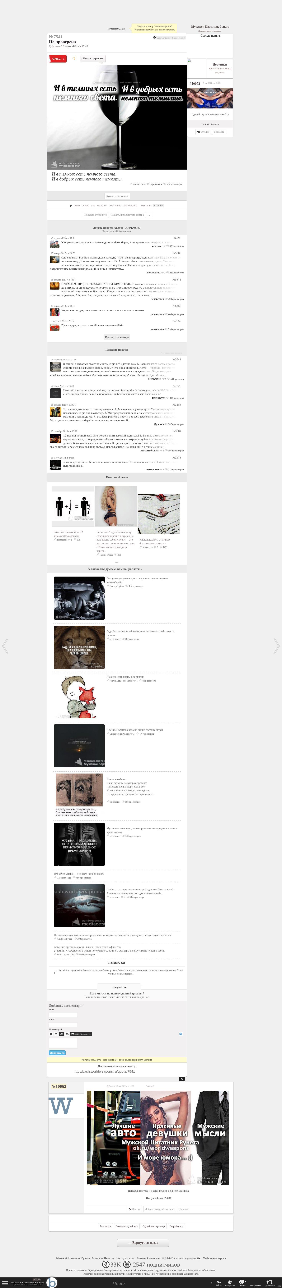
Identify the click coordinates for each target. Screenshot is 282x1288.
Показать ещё (116, 962)
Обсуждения (255, 1285)
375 (78, 539)
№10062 (58, 1086)
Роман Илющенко (65, 954)
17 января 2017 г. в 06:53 (63, 253)
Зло (93, 205)
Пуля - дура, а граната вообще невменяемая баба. (92, 325)
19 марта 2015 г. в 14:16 (62, 457)
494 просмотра (176, 398)
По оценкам (229, 1285)
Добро (77, 205)
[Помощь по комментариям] (181, 1034)
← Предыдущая (5, 646)
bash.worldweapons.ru (189, 1270)
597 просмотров (176, 450)
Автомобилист (150, 450)
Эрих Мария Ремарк (119, 734)
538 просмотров (133, 836)
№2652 (176, 320)
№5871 (176, 279)
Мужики (159, 424)
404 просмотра (136, 897)
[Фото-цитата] (117, 170)
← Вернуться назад (143, 1243)
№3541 (176, 359)
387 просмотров (176, 424)
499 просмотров (87, 954)
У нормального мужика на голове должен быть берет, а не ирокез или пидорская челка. (116, 242)
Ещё (279, 1286)
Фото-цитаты (115, 205)
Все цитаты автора (117, 337)
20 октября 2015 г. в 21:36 (63, 359)
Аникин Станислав (148, 1258)
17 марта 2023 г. (70, 46)
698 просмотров (133, 802)
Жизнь (85, 205)
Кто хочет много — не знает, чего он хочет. (79, 873)
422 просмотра (176, 272)
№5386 (176, 253)
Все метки (158, 205)
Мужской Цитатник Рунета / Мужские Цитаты (85, 1258)
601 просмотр (149, 680)
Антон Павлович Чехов (121, 680)
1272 (164, 547)
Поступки (101, 205)
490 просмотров (176, 299)
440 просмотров (176, 314)
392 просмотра (84, 939)
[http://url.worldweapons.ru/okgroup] (159, 1138)
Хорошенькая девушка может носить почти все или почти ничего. (103, 310)
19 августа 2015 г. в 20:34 (63, 405)
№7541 (36, 1279)
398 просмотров (176, 329)
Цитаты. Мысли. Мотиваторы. (27, 1283)
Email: (52, 1019)
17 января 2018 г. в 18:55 (63, 306)
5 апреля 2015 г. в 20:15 (62, 321)
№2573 (176, 457)
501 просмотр (177, 379)
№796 (177, 238)
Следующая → (277, 646)
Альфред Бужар (64, 939)
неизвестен (116, 28)
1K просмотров (146, 734)
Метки (243, 1285)
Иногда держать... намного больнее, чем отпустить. (155, 541)
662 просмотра (132, 639)
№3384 (176, 431)
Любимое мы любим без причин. (126, 676)
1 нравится (155, 184)
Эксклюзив (146, 205)
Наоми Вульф (106, 555)
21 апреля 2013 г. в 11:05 (63, 238)
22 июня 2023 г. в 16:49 (62, 386)
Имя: (51, 1009)
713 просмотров (176, 469)
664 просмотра (174, 184)
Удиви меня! (269, 1285)
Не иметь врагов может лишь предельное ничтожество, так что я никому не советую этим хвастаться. (113, 935)
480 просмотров (83, 877)
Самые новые (210, 35)
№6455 (176, 305)
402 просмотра (135, 586)
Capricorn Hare (64, 877)
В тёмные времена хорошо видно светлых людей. (135, 729)
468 (119, 555)
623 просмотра (176, 246)
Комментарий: (55, 1029)
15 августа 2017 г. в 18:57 (63, 279)
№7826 (176, 385)
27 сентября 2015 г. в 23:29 (64, 431)
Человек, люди (131, 205)
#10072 (195, 83)
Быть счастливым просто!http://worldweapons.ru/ (68, 534)
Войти (219, 1285)
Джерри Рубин (117, 586)
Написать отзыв (210, 123)
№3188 (176, 404)
